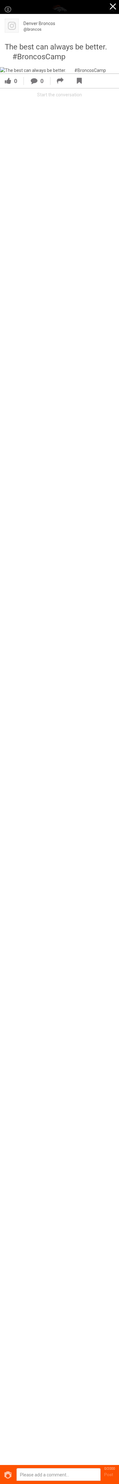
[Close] (113, 7)
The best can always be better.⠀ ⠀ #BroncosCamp (59, 51)
